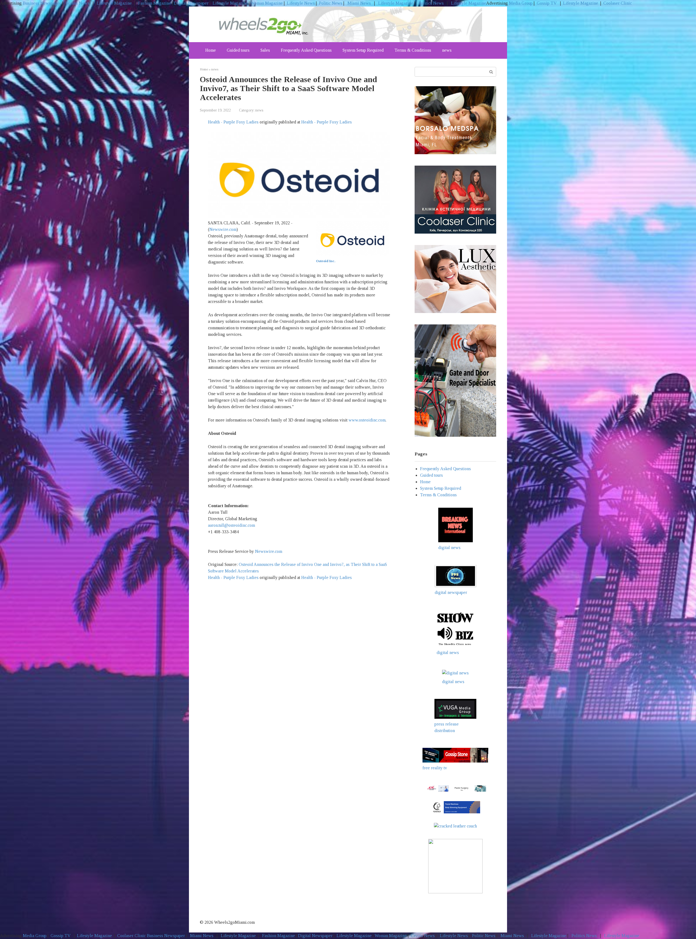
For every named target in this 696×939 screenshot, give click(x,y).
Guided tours (238, 50)
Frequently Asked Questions (306, 50)
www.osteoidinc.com (367, 420)
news (447, 50)
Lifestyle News (300, 3)
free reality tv (434, 768)
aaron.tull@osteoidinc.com (231, 525)
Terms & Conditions (412, 50)
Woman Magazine (267, 3)
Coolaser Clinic (617, 3)
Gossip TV (547, 3)
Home (210, 50)
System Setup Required (363, 50)
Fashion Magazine (154, 3)
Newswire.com (223, 229)
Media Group (521, 3)
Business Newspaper (42, 3)
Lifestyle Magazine (114, 3)
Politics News (431, 3)
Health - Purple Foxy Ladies (233, 122)
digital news (449, 547)
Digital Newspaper (191, 3)
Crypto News (423, 935)
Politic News (330, 3)
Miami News (78, 3)
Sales (265, 50)
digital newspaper (451, 592)
